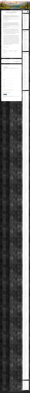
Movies (24, 70)
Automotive (25, 57)
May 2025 (25, 111)
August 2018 (25, 207)
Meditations (9, 19)
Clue (24, 63)
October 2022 (25, 148)
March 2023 (25, 142)
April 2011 (25, 302)
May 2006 (25, 366)
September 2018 (25, 206)
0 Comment (14, 13)
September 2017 (25, 220)
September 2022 (25, 149)
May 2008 (25, 343)
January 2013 (25, 278)
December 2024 (25, 117)
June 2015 (25, 251)
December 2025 (25, 103)
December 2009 (25, 321)
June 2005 (25, 374)
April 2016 (25, 240)
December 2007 (25, 349)
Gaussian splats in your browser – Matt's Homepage (25, 47)
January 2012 (25, 291)
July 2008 (25, 341)
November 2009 (25, 322)
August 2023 (25, 136)
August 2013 (25, 270)
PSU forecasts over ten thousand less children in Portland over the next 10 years (26, 20)
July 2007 (25, 355)
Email (4, 82)
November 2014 (25, 257)
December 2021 (25, 160)
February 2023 (25, 143)
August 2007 (25, 354)
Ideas (24, 65)
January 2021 (25, 173)
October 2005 (25, 369)
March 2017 (25, 227)
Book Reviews (25, 59)
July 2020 (25, 180)
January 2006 (25, 368)
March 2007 (25, 360)
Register (24, 383)
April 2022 (25, 155)
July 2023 (25, 137)
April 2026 (25, 98)
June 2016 (25, 238)
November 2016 (25, 232)
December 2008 (25, 335)
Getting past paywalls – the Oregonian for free (26, 34)
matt (12, 13)
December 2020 (25, 174)
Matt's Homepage (4, 0)
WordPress (16, 391)
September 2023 (25, 135)
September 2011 (25, 296)
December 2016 (25, 231)
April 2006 (25, 367)
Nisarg (20, 391)
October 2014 (25, 258)
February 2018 (25, 214)
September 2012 (25, 283)
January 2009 (25, 334)
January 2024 (25, 130)
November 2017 (25, 218)
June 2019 (25, 195)
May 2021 (25, 168)
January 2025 (25, 116)
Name (4, 79)
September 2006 (25, 362)
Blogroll (24, 58)
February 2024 (25, 129)
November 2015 (25, 246)
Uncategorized (25, 87)
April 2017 (25, 226)
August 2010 (25, 311)
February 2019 (25, 200)
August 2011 (25, 297)
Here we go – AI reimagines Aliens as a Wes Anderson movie (16, 61)
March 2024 (25, 128)
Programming (25, 82)
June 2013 (25, 272)
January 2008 (25, 348)
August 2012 (25, 284)
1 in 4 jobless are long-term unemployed (25, 17)
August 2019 (25, 193)
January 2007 (25, 361)
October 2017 (25, 219)
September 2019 (25, 192)
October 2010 (25, 309)
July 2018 (25, 208)
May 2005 (25, 375)
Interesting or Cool (6, 56)
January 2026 (25, 102)
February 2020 (25, 186)
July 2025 (25, 109)
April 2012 (25, 289)
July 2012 (25, 285)
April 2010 (25, 316)
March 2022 (25, 156)
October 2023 (25, 134)
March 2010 (25, 317)
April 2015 (25, 253)
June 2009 (25, 328)
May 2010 (25, 315)
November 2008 (25, 336)
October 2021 (25, 162)
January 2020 (25, 187)
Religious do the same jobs (11, 50)
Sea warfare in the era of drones (25, 40)
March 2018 (25, 213)
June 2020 (25, 181)
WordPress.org (25, 388)
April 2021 (25, 169)
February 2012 (25, 290)
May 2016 (25, 239)
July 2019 (25, 194)
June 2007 (25, 356)
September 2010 (25, 310)
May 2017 (25, 225)
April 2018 (25, 212)
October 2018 (25, 205)
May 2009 (25, 329)
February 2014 (25, 264)
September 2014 (25, 259)
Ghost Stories (25, 64)
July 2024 (25, 123)
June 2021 (25, 167)
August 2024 (25, 122)
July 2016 (25, 237)
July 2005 (25, 373)
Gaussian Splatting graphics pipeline (25, 49)
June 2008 (25, 342)
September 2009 (25, 324)
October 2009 (25, 323)
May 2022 (25, 154)
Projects (25, 0)
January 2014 (25, 265)
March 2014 (25, 263)
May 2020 (25, 182)
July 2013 (25, 271)
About (27, 0)
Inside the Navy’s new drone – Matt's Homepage (26, 39)
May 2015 (25, 252)
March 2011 (25, 303)
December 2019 (25, 188)
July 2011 (25, 298)
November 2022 (25, 147)
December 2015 (25, 245)
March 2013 (25, 276)
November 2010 (25, 308)
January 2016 (25, 244)
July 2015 (25, 250)
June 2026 (25, 96)
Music (24, 71)
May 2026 (25, 97)
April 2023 (25, 141)
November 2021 (25, 161)
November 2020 (25, 175)
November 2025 (25, 104)
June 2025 (25, 110)
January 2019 (25, 201)
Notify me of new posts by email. (7, 92)
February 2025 (25, 115)
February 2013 (25, 277)
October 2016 (25, 233)
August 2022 (25, 150)
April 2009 (25, 330)
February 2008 (25, 347)
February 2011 (25, 304)
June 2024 (25, 124)
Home (23, 0)
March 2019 (25, 199)
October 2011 (25, 295)
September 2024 (25, 121)
